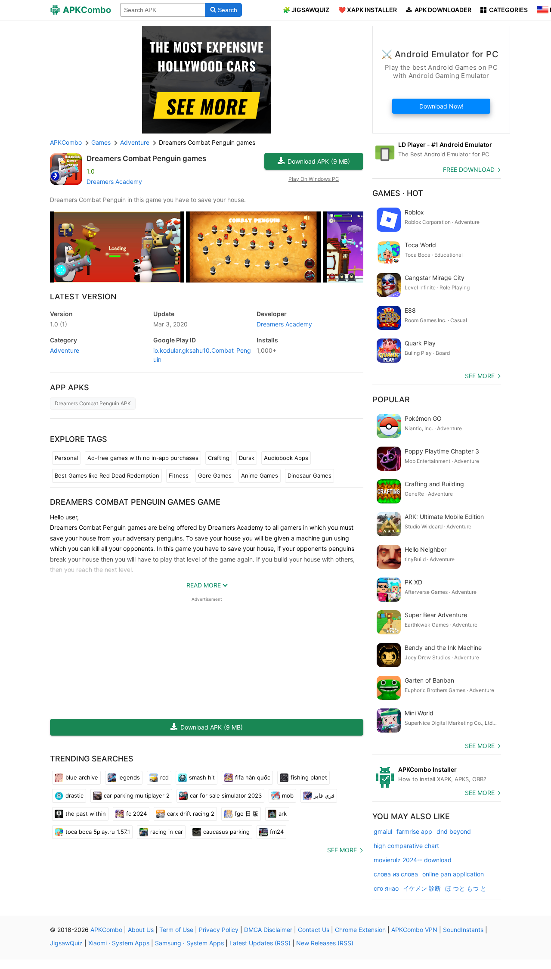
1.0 (58, 324)
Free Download (469, 169)
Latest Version (83, 296)
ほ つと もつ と (465, 888)
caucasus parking (226, 831)
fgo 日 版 (246, 813)
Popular (391, 399)
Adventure (64, 350)
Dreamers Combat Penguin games (146, 158)
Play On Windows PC (313, 179)
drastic (74, 795)
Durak (246, 457)
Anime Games (259, 475)
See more (342, 850)
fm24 (277, 831)
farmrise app (414, 831)
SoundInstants (463, 929)
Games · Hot (397, 193)
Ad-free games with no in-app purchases (142, 457)
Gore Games (215, 475)
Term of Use (176, 929)
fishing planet (309, 777)
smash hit (202, 777)
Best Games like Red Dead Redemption (107, 475)
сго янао (386, 888)
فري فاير (324, 795)
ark (283, 813)
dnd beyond (453, 831)
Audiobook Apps (286, 457)
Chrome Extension (360, 929)
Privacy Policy (218, 929)
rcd (164, 777)
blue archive (81, 777)
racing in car (166, 831)
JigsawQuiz (66, 943)
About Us (141, 929)
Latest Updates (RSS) (260, 943)
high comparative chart (406, 845)
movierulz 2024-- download (413, 859)
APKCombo (66, 142)
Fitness (179, 475)
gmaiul (383, 831)
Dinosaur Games (309, 475)
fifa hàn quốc (252, 777)
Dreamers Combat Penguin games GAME (135, 501)
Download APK (319, 161)
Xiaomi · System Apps (118, 943)
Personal (66, 457)
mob (288, 795)
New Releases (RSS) (324, 943)
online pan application (453, 874)
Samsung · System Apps (189, 943)
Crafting (218, 457)
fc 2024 (136, 813)
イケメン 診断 (422, 888)
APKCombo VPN (414, 929)
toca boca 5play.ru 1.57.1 (97, 831)
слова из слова (396, 874)
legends (129, 777)
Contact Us (313, 929)
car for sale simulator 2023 (226, 795)
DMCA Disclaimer (268, 929)
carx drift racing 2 (190, 813)
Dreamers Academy (114, 181)
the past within (85, 813)
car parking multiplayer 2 (137, 795)
